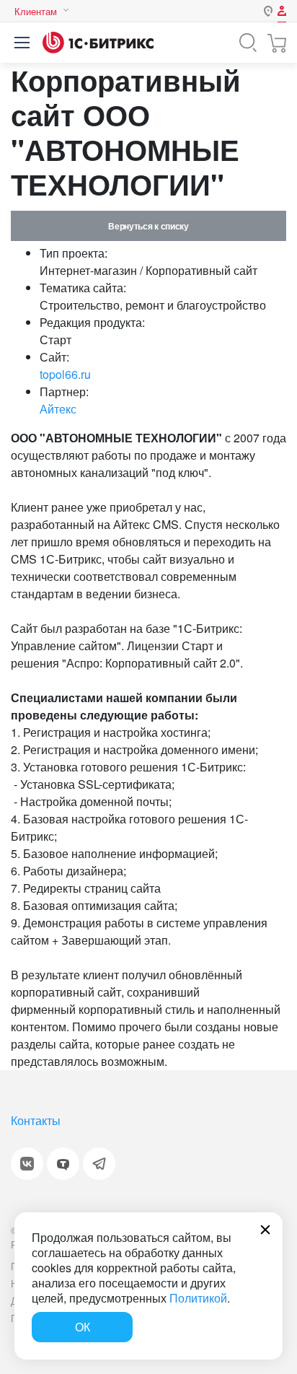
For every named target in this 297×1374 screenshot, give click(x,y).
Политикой (198, 1298)
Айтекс (58, 409)
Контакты (36, 1120)
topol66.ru (65, 374)
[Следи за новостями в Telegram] (99, 1163)
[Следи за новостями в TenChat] (63, 1163)
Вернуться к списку (148, 225)
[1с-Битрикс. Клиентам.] (98, 42)
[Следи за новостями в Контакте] (27, 1163)
